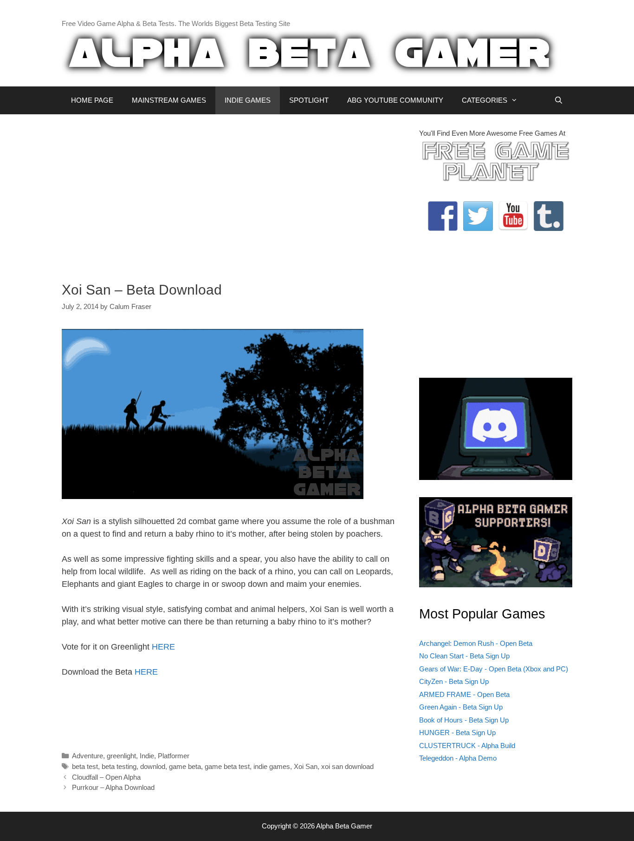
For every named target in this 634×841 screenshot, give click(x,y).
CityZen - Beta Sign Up (454, 681)
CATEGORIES (484, 100)
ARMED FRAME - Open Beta (464, 694)
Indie (147, 756)
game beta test (227, 766)
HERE (163, 646)
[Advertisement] (233, 193)
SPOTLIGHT (309, 100)
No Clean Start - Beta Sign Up (464, 656)
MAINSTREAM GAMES (169, 100)
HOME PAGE (92, 100)
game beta (185, 766)
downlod (152, 766)
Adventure (87, 756)
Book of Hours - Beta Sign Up (464, 720)
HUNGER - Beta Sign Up (457, 732)
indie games (271, 766)
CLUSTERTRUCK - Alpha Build (467, 745)
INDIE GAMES (248, 100)
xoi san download (347, 766)
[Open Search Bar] (558, 100)
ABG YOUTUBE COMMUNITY (395, 100)
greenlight (121, 756)
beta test (85, 766)
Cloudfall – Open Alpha (106, 777)
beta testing (119, 766)
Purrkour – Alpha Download (113, 787)
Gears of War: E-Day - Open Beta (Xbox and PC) (493, 669)
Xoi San (305, 766)
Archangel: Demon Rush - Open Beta (475, 643)
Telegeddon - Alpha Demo (458, 758)
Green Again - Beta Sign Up (461, 707)
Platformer (173, 756)
